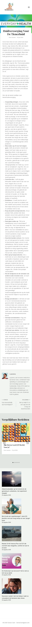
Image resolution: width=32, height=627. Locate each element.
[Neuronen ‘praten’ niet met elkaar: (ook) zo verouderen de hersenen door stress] (16, 586)
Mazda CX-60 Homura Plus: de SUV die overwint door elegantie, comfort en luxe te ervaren (15, 546)
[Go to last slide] (4, 442)
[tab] (14, 462)
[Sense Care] (9, 7)
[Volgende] (27, 442)
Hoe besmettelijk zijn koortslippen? (7, 402)
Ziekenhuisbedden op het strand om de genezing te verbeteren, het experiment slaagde (14, 491)
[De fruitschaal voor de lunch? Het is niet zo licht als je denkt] (16, 561)
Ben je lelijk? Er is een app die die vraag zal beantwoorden (24, 404)
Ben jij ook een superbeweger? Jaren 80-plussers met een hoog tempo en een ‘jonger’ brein (16, 518)
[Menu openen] (29, 7)
